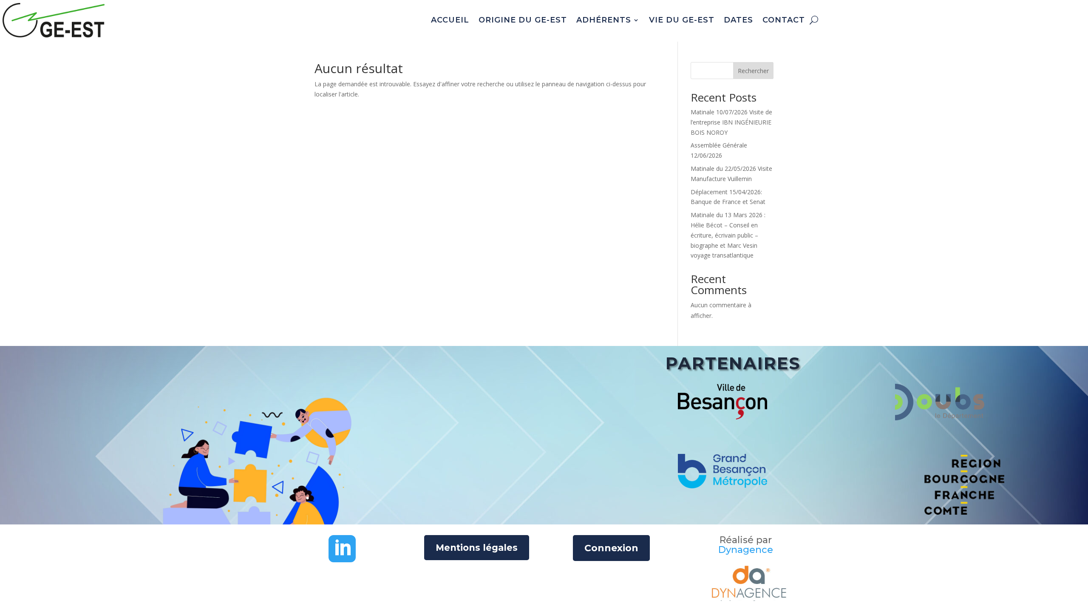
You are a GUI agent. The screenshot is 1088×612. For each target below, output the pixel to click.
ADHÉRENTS (603, 20)
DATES (738, 20)
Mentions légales (477, 547)
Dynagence (745, 549)
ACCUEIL (450, 20)
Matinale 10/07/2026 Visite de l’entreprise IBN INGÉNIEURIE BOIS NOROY (731, 122)
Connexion (611, 548)
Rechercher (753, 71)
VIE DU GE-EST (681, 20)
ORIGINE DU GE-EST (523, 20)
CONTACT (783, 20)
